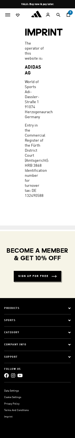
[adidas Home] (37, 14)
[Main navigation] (7, 14)
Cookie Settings (12, 397)
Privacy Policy (11, 404)
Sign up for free (33, 276)
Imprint (8, 417)
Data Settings (11, 391)
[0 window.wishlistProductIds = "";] (18, 15)
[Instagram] (13, 375)
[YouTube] (20, 375)
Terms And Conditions (16, 410)
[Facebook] (6, 375)
